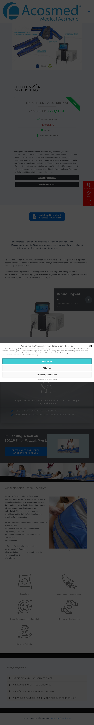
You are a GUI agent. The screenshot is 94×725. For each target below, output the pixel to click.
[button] (90, 346)
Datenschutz (53, 379)
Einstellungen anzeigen (47, 374)
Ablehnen (47, 368)
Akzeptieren (47, 361)
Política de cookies (42, 379)
